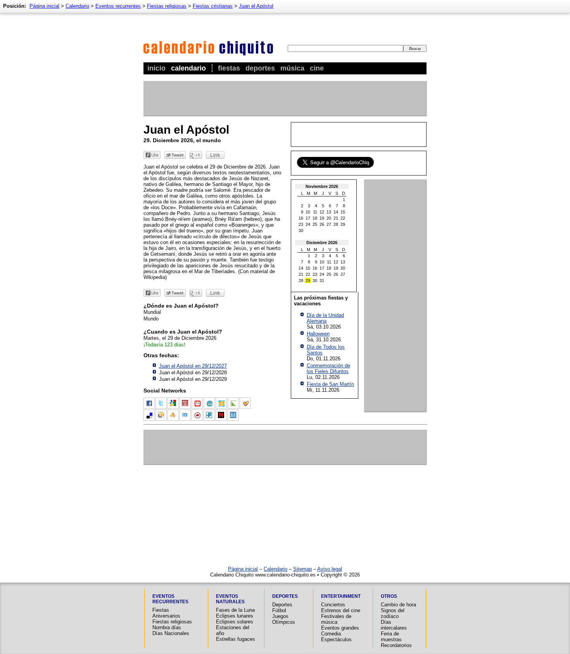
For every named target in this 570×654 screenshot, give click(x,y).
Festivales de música (336, 619)
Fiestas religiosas (167, 6)
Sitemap (302, 569)
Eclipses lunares (234, 616)
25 (315, 224)
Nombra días (166, 627)
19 (322, 218)
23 (301, 224)
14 (335, 212)
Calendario (188, 68)
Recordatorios (396, 645)
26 (322, 224)
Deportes (260, 68)
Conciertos (333, 605)
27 (328, 224)
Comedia (331, 634)
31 (322, 280)
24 (308, 224)
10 (308, 212)
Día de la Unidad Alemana (325, 318)
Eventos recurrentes (118, 6)
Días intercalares (394, 625)
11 (315, 212)
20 (328, 218)
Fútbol (279, 610)
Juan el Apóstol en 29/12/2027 (193, 366)
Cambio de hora (398, 605)
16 (301, 218)
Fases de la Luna (235, 610)
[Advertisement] (284, 98)
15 (342, 212)
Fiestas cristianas (213, 6)
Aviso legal (329, 569)
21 (335, 218)
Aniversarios (166, 616)
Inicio (156, 68)
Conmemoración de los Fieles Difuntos (328, 368)
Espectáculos (336, 639)
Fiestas (229, 68)
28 (335, 224)
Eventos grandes (340, 628)
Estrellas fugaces (235, 639)
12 (322, 212)
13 (328, 212)
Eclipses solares (234, 622)
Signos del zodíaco (392, 613)
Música (292, 68)
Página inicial (44, 6)
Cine (317, 68)
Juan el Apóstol (256, 6)
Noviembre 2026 (322, 186)
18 (315, 218)
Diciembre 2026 (321, 242)
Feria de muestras (391, 636)
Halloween (318, 334)
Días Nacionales (170, 633)
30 (301, 230)
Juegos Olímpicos (283, 619)
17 (308, 218)
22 (342, 218)
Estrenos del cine (340, 610)
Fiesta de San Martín (330, 384)
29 (342, 224)
